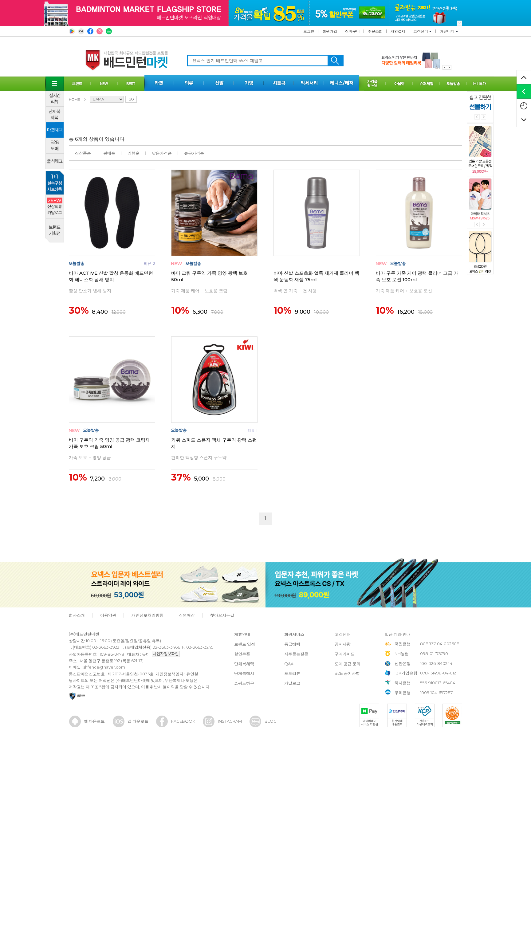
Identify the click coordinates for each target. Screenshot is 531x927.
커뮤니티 (447, 31)
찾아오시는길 (222, 615)
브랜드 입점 (244, 644)
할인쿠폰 (242, 653)
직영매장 (187, 615)
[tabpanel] (416, 60)
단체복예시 (244, 673)
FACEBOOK (183, 721)
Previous (477, 117)
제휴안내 (242, 634)
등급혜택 (292, 644)
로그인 (308, 31)
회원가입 (329, 31)
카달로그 (292, 683)
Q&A (288, 663)
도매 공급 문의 (347, 663)
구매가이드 (345, 653)
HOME (74, 99)
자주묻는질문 (296, 653)
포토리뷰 (292, 673)
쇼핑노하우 (244, 683)
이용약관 (108, 615)
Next (483, 117)
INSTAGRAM (230, 721)
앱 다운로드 (94, 721)
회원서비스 (294, 634)
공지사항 (343, 644)
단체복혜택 (244, 663)
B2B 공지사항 (347, 673)
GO (131, 99)
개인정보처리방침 (147, 615)
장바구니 (352, 31)
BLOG (271, 721)
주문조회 (375, 31)
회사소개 (77, 615)
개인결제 (398, 31)
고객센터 (421, 31)
